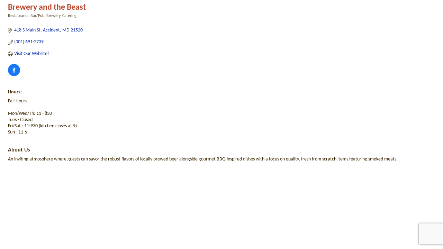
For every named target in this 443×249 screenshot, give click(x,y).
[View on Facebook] (14, 74)
